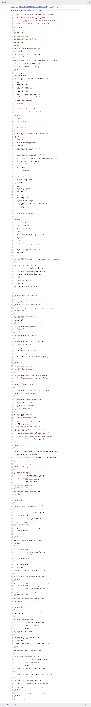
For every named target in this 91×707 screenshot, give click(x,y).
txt (85, 704)
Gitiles (8, 704)
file (40, 10)
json (88, 704)
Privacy (12, 704)
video (51, 7)
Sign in (88, 2)
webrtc (13, 7)
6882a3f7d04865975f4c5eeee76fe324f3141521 (33, 7)
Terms (16, 704)
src (17, 7)
